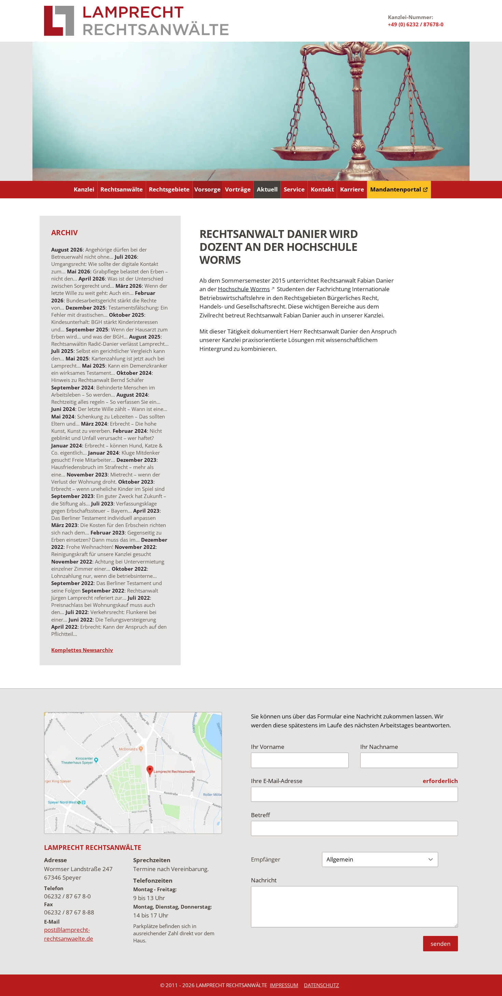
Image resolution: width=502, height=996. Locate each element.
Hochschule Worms (244, 289)
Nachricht (264, 880)
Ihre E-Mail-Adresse (277, 781)
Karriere (352, 189)
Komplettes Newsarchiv (82, 649)
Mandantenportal (395, 189)
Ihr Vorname (267, 747)
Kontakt (322, 189)
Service (294, 189)
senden (440, 944)
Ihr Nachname (379, 747)
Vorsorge (207, 189)
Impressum (284, 985)
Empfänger (265, 859)
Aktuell (267, 189)
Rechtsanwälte (121, 189)
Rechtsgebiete (169, 189)
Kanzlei (84, 189)
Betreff (260, 815)
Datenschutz (321, 985)
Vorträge (238, 189)
